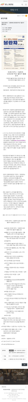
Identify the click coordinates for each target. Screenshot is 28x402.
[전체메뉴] (25, 4)
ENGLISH (25, 1)
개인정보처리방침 (6, 389)
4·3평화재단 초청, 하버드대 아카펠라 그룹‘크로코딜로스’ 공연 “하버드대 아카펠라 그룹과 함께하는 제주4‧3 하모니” (17, 359)
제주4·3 (7, 373)
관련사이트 (4, 386)
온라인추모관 (20, 380)
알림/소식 (19, 15)
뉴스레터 (7, 380)
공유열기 (26, 16)
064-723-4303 (14, 397)
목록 (24, 364)
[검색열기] (22, 4)
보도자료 (23, 15)
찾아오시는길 (14, 391)
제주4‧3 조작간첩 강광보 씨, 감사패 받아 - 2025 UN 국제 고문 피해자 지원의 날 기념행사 (17, 356)
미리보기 (11, 350)
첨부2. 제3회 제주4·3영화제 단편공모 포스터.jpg (17, 352)
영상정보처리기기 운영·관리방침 (18, 389)
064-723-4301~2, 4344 (15, 395)
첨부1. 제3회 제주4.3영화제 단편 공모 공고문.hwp (20, 350)
